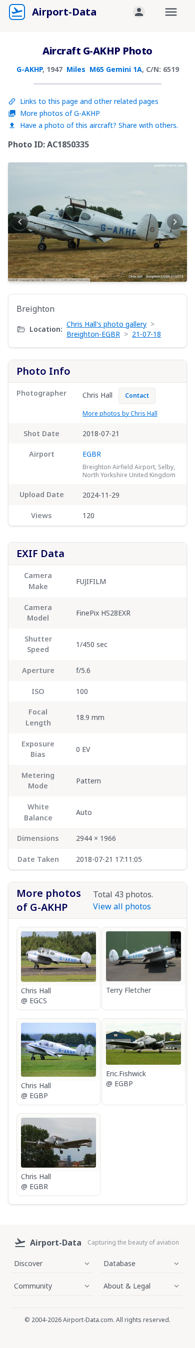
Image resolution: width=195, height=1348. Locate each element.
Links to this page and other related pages (89, 101)
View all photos (122, 906)
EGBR (91, 454)
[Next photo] (175, 222)
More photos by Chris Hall (120, 413)
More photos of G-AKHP (60, 113)
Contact (137, 395)
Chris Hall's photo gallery (106, 324)
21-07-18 (146, 334)
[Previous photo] (20, 222)
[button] (139, 12)
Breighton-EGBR (93, 334)
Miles (76, 69)
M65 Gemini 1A (116, 69)
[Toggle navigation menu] (171, 12)
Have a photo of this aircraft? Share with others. (99, 125)
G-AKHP (29, 69)
